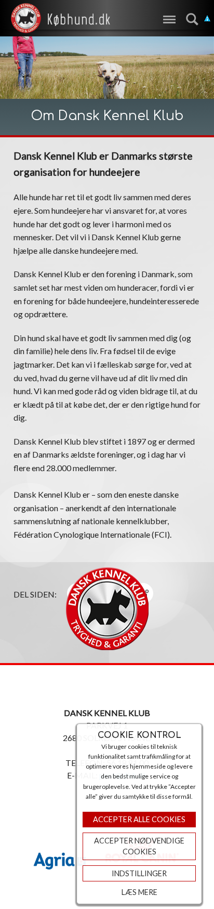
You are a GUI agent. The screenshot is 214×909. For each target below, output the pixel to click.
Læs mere (139, 892)
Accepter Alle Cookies (139, 819)
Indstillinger (139, 873)
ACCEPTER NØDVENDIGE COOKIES (139, 846)
